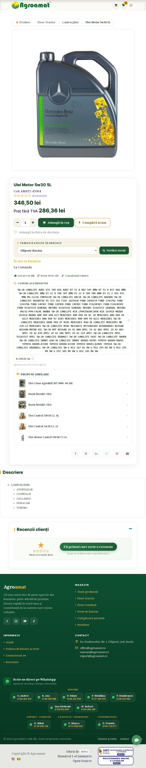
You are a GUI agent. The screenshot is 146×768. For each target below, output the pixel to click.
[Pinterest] (117, 453)
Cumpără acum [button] (94, 222)
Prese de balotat (87, 611)
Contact (124, 739)
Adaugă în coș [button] (58, 222)
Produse (24, 22)
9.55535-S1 (23, 358)
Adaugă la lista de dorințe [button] (38, 232)
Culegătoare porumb (91, 618)
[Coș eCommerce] (116, 5)
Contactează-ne (16, 655)
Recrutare (12, 662)
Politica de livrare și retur (22, 649)
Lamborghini (70, 22)
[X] (86, 453)
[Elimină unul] (17, 222)
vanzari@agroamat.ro (94, 652)
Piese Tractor (46, 22)
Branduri (83, 624)
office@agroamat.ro (93, 648)
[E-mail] (127, 453)
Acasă (10, 642)
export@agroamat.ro (93, 656)
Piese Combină (87, 605)
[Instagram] (16, 621)
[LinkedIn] (96, 453)
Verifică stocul (116, 250)
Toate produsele (87, 591)
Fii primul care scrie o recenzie (88, 547)
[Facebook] (75, 453)
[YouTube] (24, 621)
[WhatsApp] (106, 453)
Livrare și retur (107, 739)
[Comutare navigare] (131, 5)
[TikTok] (33, 621)
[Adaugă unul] (33, 222)
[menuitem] (13, 759)
